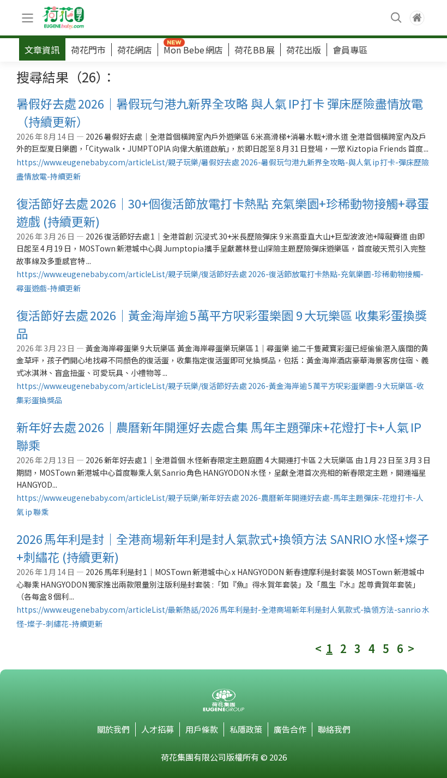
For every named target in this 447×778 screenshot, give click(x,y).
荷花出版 (303, 49)
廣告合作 (290, 729)
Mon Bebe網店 (193, 49)
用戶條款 (201, 729)
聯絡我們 (334, 729)
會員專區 (350, 49)
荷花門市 (88, 49)
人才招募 (157, 729)
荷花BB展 (254, 49)
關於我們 (113, 729)
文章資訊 (42, 49)
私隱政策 (245, 729)
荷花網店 (134, 49)
